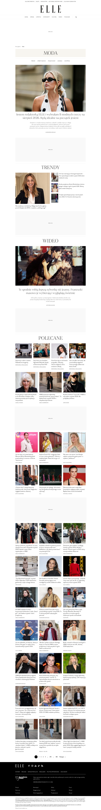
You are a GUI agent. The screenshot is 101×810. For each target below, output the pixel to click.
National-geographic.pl (38, 793)
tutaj (26, 808)
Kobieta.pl (53, 790)
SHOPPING (67, 61)
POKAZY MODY (51, 61)
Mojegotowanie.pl (36, 790)
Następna (61, 757)
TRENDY (33, 61)
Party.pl (17, 787)
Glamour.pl (17, 790)
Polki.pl (52, 787)
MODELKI (60, 61)
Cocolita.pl (17, 793)
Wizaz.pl (70, 790)
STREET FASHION (41, 61)
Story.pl (70, 793)
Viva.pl (70, 787)
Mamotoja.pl (35, 787)
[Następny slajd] (85, 351)
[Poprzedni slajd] (16, 351)
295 (50, 757)
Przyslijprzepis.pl (54, 793)
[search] (76, 17)
